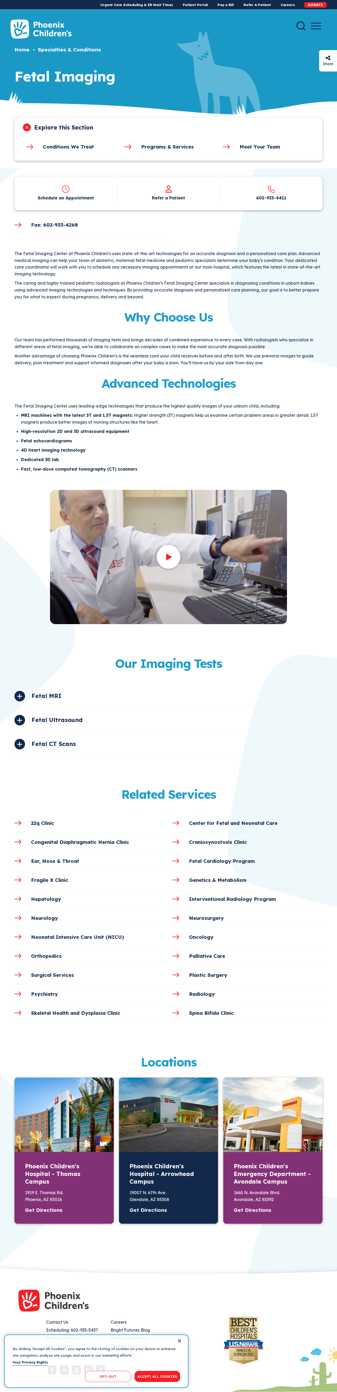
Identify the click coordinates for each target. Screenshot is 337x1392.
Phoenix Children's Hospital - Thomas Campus (52, 1174)
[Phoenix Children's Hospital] (41, 29)
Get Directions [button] (43, 1210)
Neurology (44, 918)
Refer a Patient (168, 197)
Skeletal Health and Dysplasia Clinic (75, 1013)
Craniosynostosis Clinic (218, 842)
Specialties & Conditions (69, 49)
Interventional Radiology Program (232, 899)
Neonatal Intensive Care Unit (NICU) (77, 937)
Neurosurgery (206, 918)
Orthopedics (46, 956)
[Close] (179, 1341)
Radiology (202, 994)
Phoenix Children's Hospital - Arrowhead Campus (162, 1174)
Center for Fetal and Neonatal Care (233, 823)
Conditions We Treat (68, 146)
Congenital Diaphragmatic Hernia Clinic (80, 842)
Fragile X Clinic (49, 880)
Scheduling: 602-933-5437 (72, 1330)
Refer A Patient (257, 5)
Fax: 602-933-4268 (54, 225)
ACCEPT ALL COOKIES (157, 1376)
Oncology (201, 937)
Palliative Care (207, 956)
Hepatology (46, 899)
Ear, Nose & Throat (55, 861)
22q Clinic (42, 823)
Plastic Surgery (208, 975)
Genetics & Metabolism (217, 880)
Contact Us (57, 1322)
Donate (315, 5)
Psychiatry (44, 994)
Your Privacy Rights (30, 1362)
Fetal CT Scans (54, 744)
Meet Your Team (260, 146)
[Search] (301, 26)
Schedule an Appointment (66, 197)
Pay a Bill (225, 5)
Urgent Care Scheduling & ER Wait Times (136, 5)
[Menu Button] (316, 26)
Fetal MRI (47, 696)
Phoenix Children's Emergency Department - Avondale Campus (272, 1174)
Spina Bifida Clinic (211, 1013)
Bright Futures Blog (130, 1330)
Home (21, 49)
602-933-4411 (271, 197)
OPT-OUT (108, 1376)
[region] (96, 1361)
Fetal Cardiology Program (222, 861)
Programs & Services (167, 146)
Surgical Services (52, 975)
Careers (288, 5)
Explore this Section (63, 127)
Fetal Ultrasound (57, 720)
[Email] (328, 58)
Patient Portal (195, 5)
